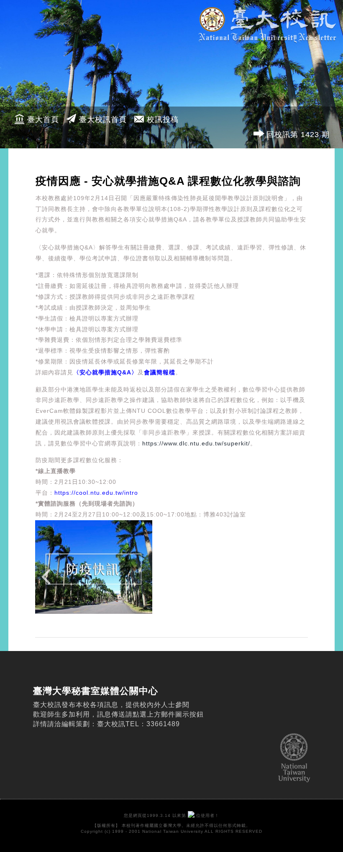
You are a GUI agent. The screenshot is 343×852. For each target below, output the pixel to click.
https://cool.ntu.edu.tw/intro (96, 492)
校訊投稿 (163, 119)
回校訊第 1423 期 (298, 134)
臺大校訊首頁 (103, 119)
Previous (48, 582)
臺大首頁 (43, 119)
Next (295, 582)
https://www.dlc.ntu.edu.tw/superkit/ (196, 443)
